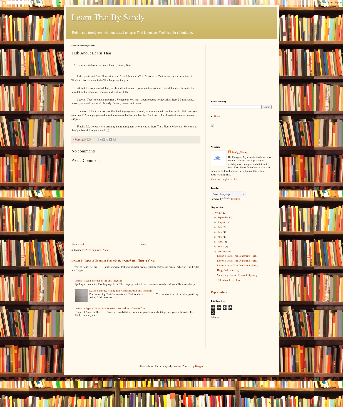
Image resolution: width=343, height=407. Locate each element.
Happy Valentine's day (228, 270)
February (223, 251)
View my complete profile (224, 179)
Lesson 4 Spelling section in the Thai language (98, 280)
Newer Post (78, 244)
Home (143, 244)
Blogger (199, 366)
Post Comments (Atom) (97, 250)
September (223, 217)
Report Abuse (219, 292)
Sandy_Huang (239, 152)
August (222, 222)
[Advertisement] (241, 70)
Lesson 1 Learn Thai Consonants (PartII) (238, 260)
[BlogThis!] (103, 139)
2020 (217, 213)
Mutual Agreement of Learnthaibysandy (237, 275)
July (220, 227)
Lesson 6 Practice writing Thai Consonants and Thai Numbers (120, 290)
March (221, 246)
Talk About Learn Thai (228, 280)
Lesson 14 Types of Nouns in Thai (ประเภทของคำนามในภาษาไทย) (113, 260)
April (221, 241)
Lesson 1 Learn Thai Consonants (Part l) (237, 265)
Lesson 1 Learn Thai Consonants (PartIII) (238, 255)
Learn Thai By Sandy (108, 16)
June (220, 232)
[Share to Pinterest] (114, 139)
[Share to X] (107, 139)
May (220, 236)
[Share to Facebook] (110, 139)
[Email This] (100, 139)
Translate (235, 198)
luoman (177, 366)
